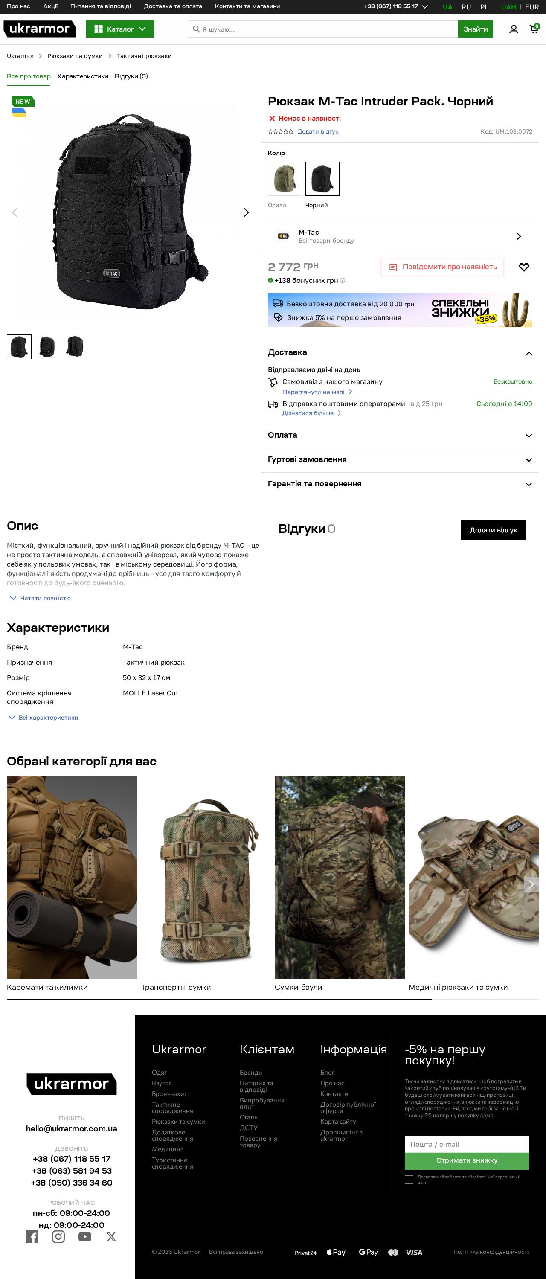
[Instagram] (58, 1238)
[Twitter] (111, 1238)
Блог (327, 1072)
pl (484, 7)
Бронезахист (171, 1093)
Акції (50, 6)
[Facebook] (32, 1238)
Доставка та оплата (173, 6)
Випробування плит (262, 1103)
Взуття (162, 1083)
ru (466, 7)
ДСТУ (249, 1128)
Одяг (159, 1072)
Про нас (18, 6)
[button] (39, 29)
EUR (532, 7)
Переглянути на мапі (314, 391)
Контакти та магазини (247, 6)
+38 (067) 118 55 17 (71, 1160)
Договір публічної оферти (348, 1107)
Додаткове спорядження (172, 1135)
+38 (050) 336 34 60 (72, 1184)
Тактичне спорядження (172, 1107)
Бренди (251, 1072)
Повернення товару (258, 1141)
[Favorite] (523, 267)
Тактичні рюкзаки (144, 55)
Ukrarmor (20, 55)
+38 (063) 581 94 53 (72, 1172)
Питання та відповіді (100, 6)
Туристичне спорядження (172, 1163)
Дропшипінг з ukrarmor (341, 1135)
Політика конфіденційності (491, 1251)
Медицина (168, 1149)
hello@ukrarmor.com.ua (72, 1130)
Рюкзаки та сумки (75, 55)
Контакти (334, 1093)
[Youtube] (84, 1238)
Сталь (249, 1117)
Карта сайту (338, 1121)
